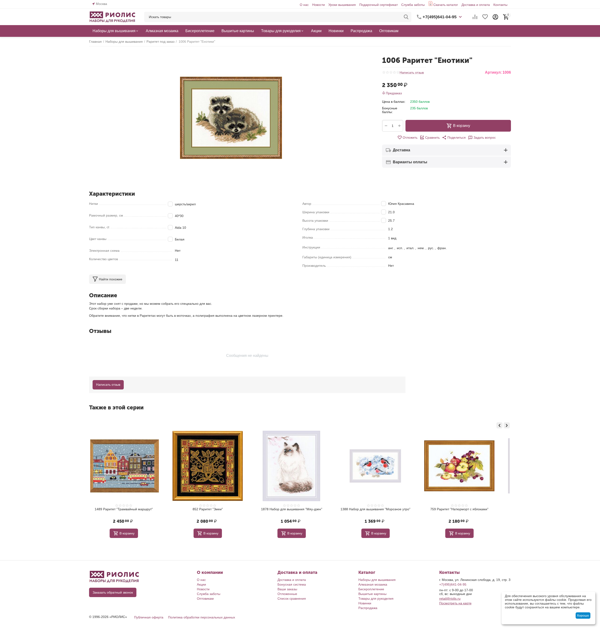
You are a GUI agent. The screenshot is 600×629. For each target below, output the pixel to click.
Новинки (364, 603)
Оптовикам (205, 598)
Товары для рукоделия (376, 598)
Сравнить (432, 137)
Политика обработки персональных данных (201, 617)
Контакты (500, 5)
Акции (201, 584)
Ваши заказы (287, 589)
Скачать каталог (445, 5)
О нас (304, 5)
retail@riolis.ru (450, 598)
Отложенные (287, 594)
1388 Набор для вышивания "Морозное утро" (384, 509)
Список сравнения (292, 598)
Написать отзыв (412, 72)
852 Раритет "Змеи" (216, 509)
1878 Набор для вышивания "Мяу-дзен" (300, 509)
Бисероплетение (371, 589)
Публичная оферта (148, 617)
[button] (454, 137)
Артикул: (493, 72)
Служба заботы (413, 5)
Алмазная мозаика (372, 584)
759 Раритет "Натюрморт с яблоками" (468, 509)
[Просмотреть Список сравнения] (475, 17)
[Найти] (406, 17)
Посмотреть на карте (455, 603)
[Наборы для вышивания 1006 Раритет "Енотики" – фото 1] (231, 118)
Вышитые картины (372, 594)
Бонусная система (292, 584)
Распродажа (367, 608)
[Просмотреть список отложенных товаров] (485, 17)
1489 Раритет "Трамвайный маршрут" (132, 509)
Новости (318, 5)
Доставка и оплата (475, 5)
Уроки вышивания (342, 5)
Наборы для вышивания (377, 580)
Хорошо (583, 615)
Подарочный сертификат (378, 5)
